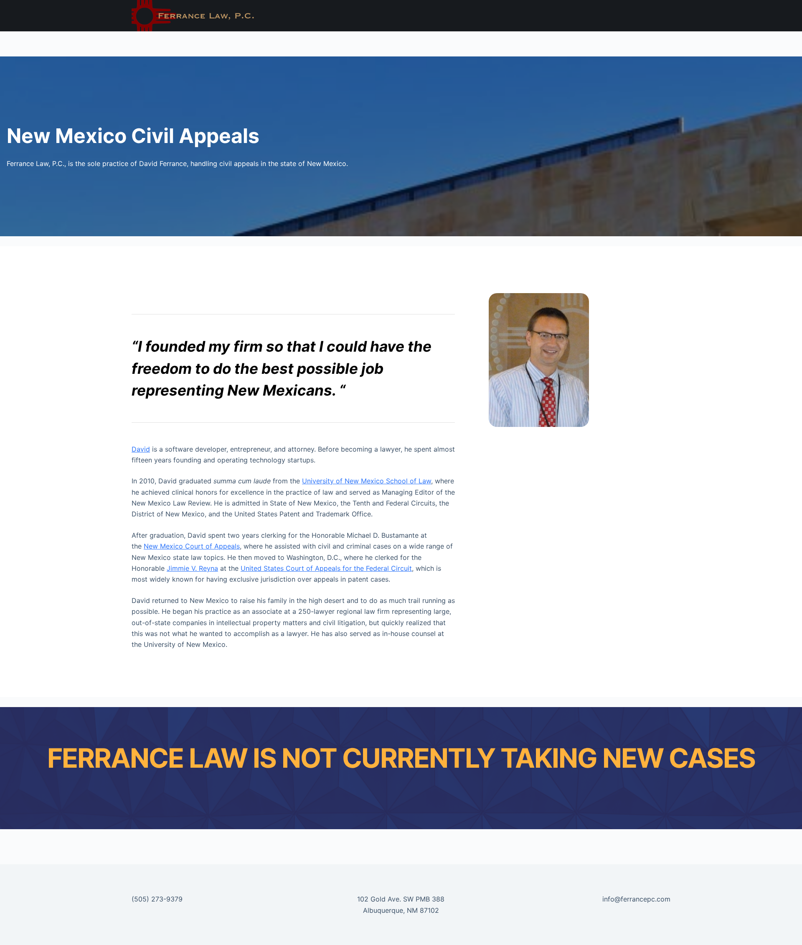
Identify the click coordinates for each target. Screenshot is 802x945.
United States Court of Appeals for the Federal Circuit (326, 568)
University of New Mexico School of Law (366, 481)
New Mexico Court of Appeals (192, 546)
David (141, 449)
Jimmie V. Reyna (192, 568)
